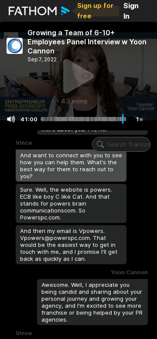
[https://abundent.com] (15, 46)
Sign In (131, 10)
